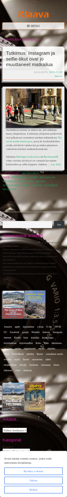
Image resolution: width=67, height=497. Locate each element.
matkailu (9, 181)
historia (46, 332)
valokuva (9, 189)
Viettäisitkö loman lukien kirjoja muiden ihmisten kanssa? (30, 273)
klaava (58, 76)
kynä (46, 343)
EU (5, 332)
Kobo (38, 343)
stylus (17, 359)
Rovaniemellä (51, 156)
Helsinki (36, 332)
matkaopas (26, 181)
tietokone (33, 364)
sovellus (8, 359)
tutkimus (51, 185)
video (17, 370)
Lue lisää (56, 164)
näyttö (41, 348)
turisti (37, 185)
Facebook (14, 332)
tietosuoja (46, 364)
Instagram (19, 177)
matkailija (47, 177)
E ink (49, 326)
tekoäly (22, 364)
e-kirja (40, 326)
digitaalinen (28, 326)
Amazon (8, 326)
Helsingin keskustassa (28, 156)
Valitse (33, 480)
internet (7, 337)
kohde (33, 177)
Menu (35, 26)
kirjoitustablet (26, 343)
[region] (33, 474)
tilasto (56, 364)
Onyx (6, 353)
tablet (48, 359)
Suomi (26, 359)
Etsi (4, 219)
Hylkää (34, 489)
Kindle (17, 337)
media (18, 348)
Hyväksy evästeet (33, 471)
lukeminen (57, 343)
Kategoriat (8, 446)
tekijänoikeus (10, 364)
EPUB (58, 326)
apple (17, 326)
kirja (26, 337)
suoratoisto (37, 359)
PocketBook (18, 353)
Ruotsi (40, 353)
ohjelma (51, 348)
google (25, 332)
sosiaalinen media (16, 185)
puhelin (30, 353)
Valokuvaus (30, 173)
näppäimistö (30, 348)
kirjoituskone (10, 343)
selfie (40, 181)
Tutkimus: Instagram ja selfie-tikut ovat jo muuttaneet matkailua (30, 58)
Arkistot (6, 426)
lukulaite (8, 348)
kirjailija (35, 337)
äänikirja (27, 370)
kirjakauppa (47, 337)
